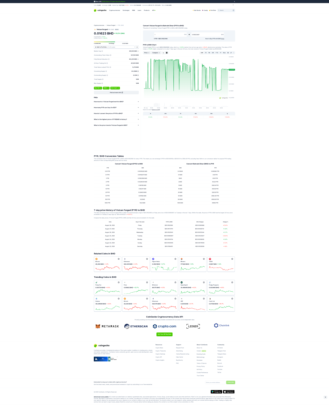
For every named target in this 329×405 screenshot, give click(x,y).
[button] (116, 92)
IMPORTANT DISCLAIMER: (101, 396)
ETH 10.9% (158, 5)
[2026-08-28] (228, 53)
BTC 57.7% (151, 5)
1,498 (109, 5)
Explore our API (156, 109)
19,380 (99, 5)
